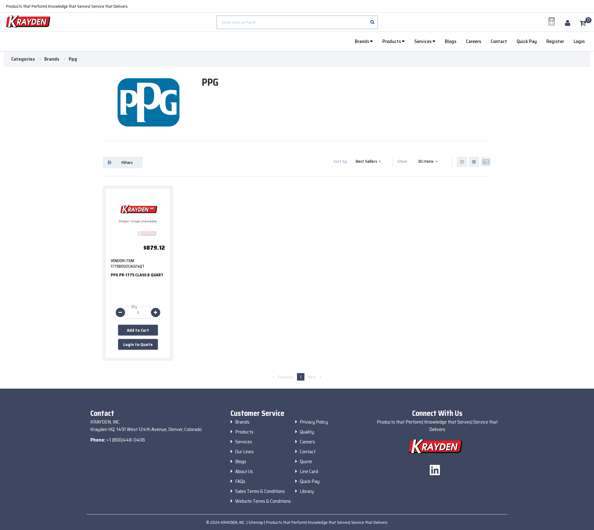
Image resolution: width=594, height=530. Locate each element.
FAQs (240, 481)
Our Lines (244, 451)
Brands (362, 41)
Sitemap (256, 522)
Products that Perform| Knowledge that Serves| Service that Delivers (67, 6)
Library (307, 491)
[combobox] (297, 22)
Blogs (450, 41)
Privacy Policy (314, 422)
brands (51, 59)
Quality (307, 432)
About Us (244, 471)
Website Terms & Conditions (263, 501)
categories (23, 59)
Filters (127, 162)
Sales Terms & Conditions (260, 491)
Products (392, 41)
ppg (73, 59)
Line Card (309, 471)
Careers (473, 41)
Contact (499, 41)
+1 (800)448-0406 (125, 440)
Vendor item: (123, 261)
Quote (306, 461)
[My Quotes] (551, 21)
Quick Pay (527, 41)
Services (423, 41)
